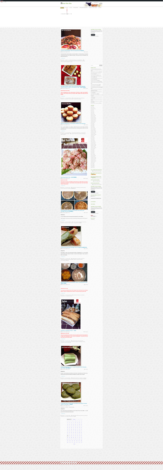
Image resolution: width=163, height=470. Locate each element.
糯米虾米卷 (67, 260)
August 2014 (92, 148)
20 (79, 422)
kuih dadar (72, 378)
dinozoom (75, 462)
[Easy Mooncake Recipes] (96, 184)
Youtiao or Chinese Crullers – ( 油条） (69, 330)
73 (73, 434)
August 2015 (92, 135)
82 (75, 435)
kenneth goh (83, 60)
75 (77, 434)
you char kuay (62, 342)
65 (73, 432)
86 (67, 437)
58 (75, 430)
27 (77, 424)
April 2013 (92, 166)
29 (81, 424)
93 (81, 437)
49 (73, 429)
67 (77, 432)
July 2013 (92, 163)
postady (69, 222)
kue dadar (62, 378)
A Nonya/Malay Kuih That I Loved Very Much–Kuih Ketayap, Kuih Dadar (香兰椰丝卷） (74, 367)
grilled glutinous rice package (76, 258)
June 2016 (92, 124)
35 (77, 425)
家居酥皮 (80, 222)
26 (75, 424)
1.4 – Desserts (66, 7)
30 (67, 425)
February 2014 (92, 155)
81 (73, 435)
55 (69, 430)
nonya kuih (78, 259)
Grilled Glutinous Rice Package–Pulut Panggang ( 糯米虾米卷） (74, 247)
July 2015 (92, 136)
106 (76, 440)
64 (71, 432)
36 (79, 425)
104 (72, 440)
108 (81, 440)
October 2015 (92, 133)
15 (69, 422)
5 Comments (86, 212)
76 (79, 434)
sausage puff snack (76, 222)
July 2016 (92, 123)
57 (73, 430)
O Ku (65, 416)
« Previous (74, 419)
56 (71, 430)
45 (81, 427)
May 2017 (92, 112)
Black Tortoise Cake (77, 415)
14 (67, 422)
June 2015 (92, 137)
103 (69, 440)
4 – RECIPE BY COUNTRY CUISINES (92, 7)
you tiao (66, 342)
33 (73, 425)
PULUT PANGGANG (63, 260)
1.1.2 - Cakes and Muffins (68, 132)
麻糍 (74, 188)
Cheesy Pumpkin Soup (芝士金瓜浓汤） (96, 85)
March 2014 (92, 154)
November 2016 (93, 118)
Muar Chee (62, 188)
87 (69, 437)
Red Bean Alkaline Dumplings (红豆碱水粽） (96, 103)
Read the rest (63, 58)
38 (67, 427)
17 (73, 422)
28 (79, 424)
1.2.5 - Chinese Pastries (68, 187)
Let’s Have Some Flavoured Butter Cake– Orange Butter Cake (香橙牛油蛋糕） (74, 283)
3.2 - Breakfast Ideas (83, 132)
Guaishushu (66, 60)
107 (79, 440)
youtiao (68, 342)
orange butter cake (63, 295)
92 (79, 437)
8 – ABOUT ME (99, 7)
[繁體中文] (69, 10)
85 (81, 435)
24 (71, 424)
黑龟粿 (75, 416)
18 (75, 422)
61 (81, 430)
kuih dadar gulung (76, 378)
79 (69, 435)
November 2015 (93, 132)
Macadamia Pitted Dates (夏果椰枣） (95, 80)
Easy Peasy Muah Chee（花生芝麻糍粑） (69, 177)
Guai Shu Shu (67, 3)
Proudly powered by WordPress (65, 462)
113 (76, 442)
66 (75, 432)
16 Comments (86, 178)
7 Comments (86, 248)
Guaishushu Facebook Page (96, 198)
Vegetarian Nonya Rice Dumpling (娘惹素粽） (96, 81)
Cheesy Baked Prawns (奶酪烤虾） (95, 93)
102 (67, 440)
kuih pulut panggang (70, 259)
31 (69, 425)
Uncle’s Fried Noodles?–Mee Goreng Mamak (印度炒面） (73, 50)
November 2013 (93, 158)
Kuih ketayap (81, 378)
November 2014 (93, 145)
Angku (73, 415)
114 (79, 442)
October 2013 (92, 159)
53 (81, 429)
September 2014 (93, 147)
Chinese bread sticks (80, 340)
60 (79, 430)
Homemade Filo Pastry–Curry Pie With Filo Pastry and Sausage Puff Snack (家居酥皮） (72, 211)
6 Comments (86, 284)
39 (69, 427)
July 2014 (92, 149)
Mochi (85, 187)
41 (73, 427)
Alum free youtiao (75, 340)
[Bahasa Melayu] (69, 12)
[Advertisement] (81, 21)
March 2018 (92, 107)
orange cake (67, 295)
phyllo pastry (66, 222)
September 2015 (93, 134)
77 (81, 434)
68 (79, 432)
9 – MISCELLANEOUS (63, 13)
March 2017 (92, 114)
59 (77, 430)
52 (79, 429)
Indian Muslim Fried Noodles (77, 60)
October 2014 (92, 146)
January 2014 (92, 156)
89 (73, 437)
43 (77, 427)
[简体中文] (69, 9)
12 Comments (86, 331)
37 (81, 425)
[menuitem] (162, 0)
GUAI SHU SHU (62, 60)
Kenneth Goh (68, 88)
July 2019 (92, 106)
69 (81, 432)
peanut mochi (65, 188)
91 (77, 437)
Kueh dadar (65, 378)
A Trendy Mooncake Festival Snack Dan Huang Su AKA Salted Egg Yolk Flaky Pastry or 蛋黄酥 (96, 70)
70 (67, 434)
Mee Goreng (62, 61)
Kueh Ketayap (69, 378)
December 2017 (93, 108)
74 (75, 434)
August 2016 (92, 122)
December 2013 (93, 157)
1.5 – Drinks (70, 7)
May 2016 (92, 125)
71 (69, 434)
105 (74, 440)
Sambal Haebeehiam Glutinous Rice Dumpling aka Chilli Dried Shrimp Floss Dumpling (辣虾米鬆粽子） (97, 87)
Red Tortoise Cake (71, 416)
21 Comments (86, 405)
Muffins (62, 134)
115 (81, 442)
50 (75, 429)
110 (69, 442)
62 (67, 432)
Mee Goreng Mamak (67, 61)
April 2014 (92, 153)
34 (75, 425)
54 (67, 430)
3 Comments (86, 124)
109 (67, 442)
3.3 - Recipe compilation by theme (65, 133)
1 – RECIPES (62, 7)
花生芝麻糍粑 (72, 188)
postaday (71, 61)
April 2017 (92, 113)
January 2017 (92, 116)
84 (79, 435)
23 (69, 424)
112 (74, 442)
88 (71, 437)
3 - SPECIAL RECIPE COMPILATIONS (75, 132)
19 (77, 422)
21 (81, 422)
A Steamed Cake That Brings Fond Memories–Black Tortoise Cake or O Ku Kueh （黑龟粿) (74, 404)
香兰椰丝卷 (84, 378)
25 (73, 424)
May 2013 (92, 165)
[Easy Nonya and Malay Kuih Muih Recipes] (96, 177)
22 (67, 424)
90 (75, 437)
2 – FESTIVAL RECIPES (75, 7)
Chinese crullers (63, 341)
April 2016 (92, 126)
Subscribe (93, 34)
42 (75, 427)
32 (71, 425)
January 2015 (92, 143)
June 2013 (92, 164)
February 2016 (92, 128)
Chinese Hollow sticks (68, 341)
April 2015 (92, 139)
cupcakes (73, 133)
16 (71, 422)
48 (71, 429)
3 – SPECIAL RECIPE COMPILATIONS (83, 7)
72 (71, 434)
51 (77, 429)
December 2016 (93, 117)
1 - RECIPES (62, 132)
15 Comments (86, 88)
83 (77, 435)
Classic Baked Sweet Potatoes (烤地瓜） (96, 84)
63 (69, 432)
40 (71, 427)
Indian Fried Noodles (71, 60)
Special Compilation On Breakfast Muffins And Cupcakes (73, 123)
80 (71, 435)
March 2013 (92, 167)
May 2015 (92, 138)
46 (67, 429)
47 (69, 429)
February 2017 (92, 115)
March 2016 (92, 127)
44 (79, 427)
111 (72, 442)
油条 (70, 342)
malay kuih (75, 259)
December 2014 (93, 144)
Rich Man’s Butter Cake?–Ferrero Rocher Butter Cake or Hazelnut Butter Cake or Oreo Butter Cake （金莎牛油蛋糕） (73, 87)
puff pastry (72, 222)
